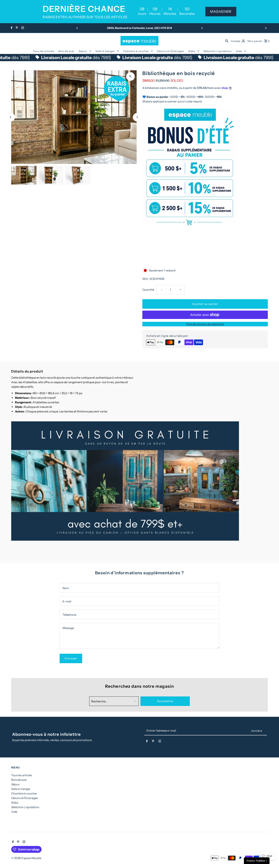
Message (68, 628)
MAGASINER (221, 11)
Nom (65, 588)
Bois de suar (66, 51)
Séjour (83, 51)
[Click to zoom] (130, 76)
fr (266, 28)
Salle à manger (105, 51)
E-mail (66, 601)
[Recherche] (226, 40)
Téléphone (69, 614)
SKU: (145, 279)
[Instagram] (22, 28)
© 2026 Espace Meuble (26, 858)
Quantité (148, 289)
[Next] (202, 28)
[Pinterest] (16, 28)
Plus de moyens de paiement (205, 324)
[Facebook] (11, 28)
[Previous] (77, 28)
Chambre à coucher (136, 51)
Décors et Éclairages (170, 51)
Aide (239, 51)
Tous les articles (43, 51)
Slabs (191, 51)
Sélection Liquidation (217, 51)
